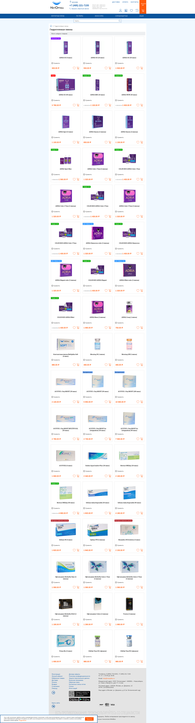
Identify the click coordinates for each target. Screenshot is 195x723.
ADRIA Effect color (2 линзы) (129, 280)
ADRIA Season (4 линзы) (129, 132)
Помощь (54, 688)
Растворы (79, 16)
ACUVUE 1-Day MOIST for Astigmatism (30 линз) (97, 429)
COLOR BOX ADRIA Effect (65, 317)
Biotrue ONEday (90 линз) (66, 503)
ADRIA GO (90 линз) (66, 95)
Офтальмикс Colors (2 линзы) (97, 614)
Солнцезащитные (121, 16)
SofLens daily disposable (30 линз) (97, 503)
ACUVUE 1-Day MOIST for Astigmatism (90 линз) (129, 429)
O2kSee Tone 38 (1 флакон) (97, 651)
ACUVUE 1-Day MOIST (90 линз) (98, 391)
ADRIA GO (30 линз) (129, 58)
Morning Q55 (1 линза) (129, 354)
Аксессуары (99, 16)
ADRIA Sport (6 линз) (65, 132)
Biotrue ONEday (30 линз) (129, 466)
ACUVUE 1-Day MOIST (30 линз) (66, 391)
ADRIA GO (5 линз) (65, 58)
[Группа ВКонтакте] (53, 706)
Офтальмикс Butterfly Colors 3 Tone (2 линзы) (129, 578)
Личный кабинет (57, 676)
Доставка (116, 2)
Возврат (54, 684)
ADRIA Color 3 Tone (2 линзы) (129, 206)
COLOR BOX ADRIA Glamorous (129, 243)
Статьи (71, 686)
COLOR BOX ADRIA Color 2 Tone (97, 206)
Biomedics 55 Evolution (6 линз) (129, 540)
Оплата (125, 2)
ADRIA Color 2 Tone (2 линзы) (65, 206)
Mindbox (113, 719)
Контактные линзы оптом (77, 684)
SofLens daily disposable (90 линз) (129, 503)
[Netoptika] (57, 5)
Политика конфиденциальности (79, 676)
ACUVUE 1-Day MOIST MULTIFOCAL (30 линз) (65, 429)
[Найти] (120, 21)
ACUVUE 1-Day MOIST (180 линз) (129, 391)
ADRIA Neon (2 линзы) (97, 317)
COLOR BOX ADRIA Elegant (97, 280)
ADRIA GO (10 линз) (97, 58)
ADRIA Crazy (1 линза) (129, 317)
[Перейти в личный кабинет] (120, 10)
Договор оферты (74, 674)
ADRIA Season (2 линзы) (97, 132)
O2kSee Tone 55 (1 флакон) (129, 651)
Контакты (134, 2)
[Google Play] (84, 699)
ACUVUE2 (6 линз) (65, 466)
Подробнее (22, 720)
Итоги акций (73, 688)
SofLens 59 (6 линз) (65, 540)
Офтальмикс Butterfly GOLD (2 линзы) (65, 615)
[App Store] (74, 699)
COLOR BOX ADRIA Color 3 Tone (65, 243)
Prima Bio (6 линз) (65, 651)
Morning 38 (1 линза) (97, 354)
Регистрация (56, 674)
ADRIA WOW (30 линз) (129, 95)
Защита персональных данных (79, 678)
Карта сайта (56, 703)
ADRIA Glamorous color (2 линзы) (97, 243)
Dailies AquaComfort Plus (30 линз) (97, 466)
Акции (141, 16)
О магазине (56, 686)
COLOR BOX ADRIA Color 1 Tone (129, 169)
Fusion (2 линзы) (129, 614)
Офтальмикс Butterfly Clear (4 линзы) (65, 578)
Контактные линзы (57, 16)
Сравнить (56, 63)
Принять (89, 719)
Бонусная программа (76, 680)
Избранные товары (58, 678)
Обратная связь (74, 682)
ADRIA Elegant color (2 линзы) (65, 280)
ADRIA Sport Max (66, 169)
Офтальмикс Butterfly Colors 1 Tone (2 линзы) (97, 578)
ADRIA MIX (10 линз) (97, 95)
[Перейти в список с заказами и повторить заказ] (137, 10)
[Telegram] (53, 692)
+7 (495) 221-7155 (79, 5)
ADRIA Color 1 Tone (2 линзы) (97, 169)
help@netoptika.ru (109, 678)
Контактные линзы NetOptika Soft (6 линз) (65, 355)
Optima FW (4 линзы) (97, 540)
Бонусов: (143, 4)
